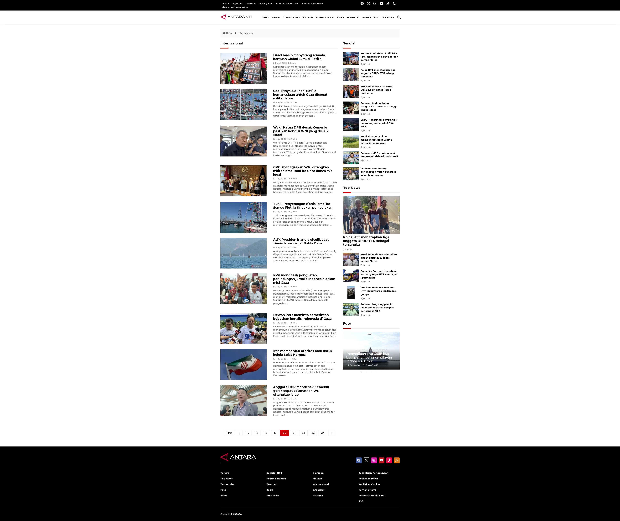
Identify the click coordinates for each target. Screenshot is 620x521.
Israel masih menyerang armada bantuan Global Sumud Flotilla (299, 57)
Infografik (318, 490)
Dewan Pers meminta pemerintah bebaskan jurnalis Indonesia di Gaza (302, 317)
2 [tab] (366, 372)
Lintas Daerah (292, 17)
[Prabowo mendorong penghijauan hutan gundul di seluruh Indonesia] (351, 173)
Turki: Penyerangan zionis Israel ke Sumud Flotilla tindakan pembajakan (302, 205)
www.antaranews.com (287, 3)
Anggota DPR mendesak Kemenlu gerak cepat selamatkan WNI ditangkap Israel (301, 390)
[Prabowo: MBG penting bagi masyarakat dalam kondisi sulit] (351, 157)
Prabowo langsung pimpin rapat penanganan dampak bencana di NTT (377, 307)
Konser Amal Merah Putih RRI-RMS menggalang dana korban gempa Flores (379, 57)
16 (248, 432)
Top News (251, 3)
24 (323, 432)
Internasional (245, 33)
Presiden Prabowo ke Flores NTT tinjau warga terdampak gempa (378, 291)
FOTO (377, 17)
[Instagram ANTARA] (374, 3)
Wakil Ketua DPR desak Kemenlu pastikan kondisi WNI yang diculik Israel (300, 131)
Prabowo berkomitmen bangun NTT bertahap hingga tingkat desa (379, 106)
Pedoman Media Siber (371, 495)
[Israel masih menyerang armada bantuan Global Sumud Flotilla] (243, 68)
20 (284, 432)
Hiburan (366, 17)
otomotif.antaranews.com (235, 7)
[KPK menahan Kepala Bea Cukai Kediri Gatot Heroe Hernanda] (351, 91)
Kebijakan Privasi (368, 478)
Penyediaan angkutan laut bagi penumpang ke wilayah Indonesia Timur (369, 357)
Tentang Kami (266, 3)
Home (229, 33)
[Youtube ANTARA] (381, 3)
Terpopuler (237, 3)
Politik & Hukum (325, 17)
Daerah (276, 17)
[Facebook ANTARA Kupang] (362, 3)
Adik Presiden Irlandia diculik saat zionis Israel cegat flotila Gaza (301, 241)
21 (294, 432)
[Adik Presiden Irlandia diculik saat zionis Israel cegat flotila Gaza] (243, 252)
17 (257, 432)
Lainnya (387, 17)
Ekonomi (308, 17)
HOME (266, 17)
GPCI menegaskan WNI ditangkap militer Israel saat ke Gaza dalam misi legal (303, 171)
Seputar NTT (274, 473)
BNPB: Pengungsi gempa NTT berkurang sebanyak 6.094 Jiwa (379, 123)
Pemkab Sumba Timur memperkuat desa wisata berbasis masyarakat (376, 140)
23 (313, 432)
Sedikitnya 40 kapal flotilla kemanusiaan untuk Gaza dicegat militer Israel (300, 94)
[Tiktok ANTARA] (388, 3)
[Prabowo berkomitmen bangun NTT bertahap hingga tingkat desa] (351, 107)
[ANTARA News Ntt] (236, 17)
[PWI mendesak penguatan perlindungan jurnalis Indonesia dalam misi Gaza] (243, 288)
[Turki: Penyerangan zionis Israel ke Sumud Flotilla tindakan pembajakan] (243, 217)
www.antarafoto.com (312, 3)
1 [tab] (361, 372)
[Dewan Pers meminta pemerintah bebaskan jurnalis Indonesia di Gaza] (243, 328)
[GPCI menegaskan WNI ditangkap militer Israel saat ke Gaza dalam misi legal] (243, 180)
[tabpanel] (371, 351)
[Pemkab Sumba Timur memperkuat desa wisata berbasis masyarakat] (351, 141)
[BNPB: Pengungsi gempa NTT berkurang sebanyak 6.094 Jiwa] (351, 124)
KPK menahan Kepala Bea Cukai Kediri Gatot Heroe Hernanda (376, 90)
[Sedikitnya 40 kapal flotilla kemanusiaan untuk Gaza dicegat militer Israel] (243, 104)
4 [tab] (376, 372)
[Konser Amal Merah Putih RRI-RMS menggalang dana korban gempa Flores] (351, 57)
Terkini (225, 3)
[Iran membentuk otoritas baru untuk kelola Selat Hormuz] (243, 364)
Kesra (340, 17)
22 (303, 432)
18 (266, 432)
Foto (347, 323)
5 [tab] (381, 372)
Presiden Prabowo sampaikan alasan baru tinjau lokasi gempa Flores (379, 258)
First (229, 432)
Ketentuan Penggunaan (373, 473)
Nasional (317, 495)
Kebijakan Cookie (369, 484)
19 (275, 432)
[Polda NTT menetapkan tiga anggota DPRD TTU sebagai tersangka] (351, 74)
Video (223, 495)
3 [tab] (371, 372)
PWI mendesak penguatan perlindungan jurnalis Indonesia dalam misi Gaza (304, 279)
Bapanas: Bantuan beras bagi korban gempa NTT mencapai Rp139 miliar (379, 274)
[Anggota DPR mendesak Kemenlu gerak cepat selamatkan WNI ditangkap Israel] (243, 400)
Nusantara (272, 495)
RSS (360, 501)
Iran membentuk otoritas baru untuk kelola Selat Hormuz (302, 353)
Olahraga (353, 17)
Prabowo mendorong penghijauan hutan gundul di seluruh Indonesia (378, 172)
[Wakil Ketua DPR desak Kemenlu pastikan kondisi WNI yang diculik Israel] (243, 140)
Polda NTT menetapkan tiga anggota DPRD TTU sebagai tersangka (378, 73)
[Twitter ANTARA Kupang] (368, 3)
